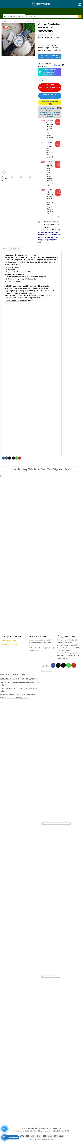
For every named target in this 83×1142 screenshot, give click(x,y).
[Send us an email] (13, 458)
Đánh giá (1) (15, 249)
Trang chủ (6, 21)
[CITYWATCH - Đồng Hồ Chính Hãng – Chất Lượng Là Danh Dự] (41, 4)
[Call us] (16, 458)
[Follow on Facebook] (3, 458)
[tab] (5, 249)
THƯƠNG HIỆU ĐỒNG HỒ (24, 21)
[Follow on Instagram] (6, 458)
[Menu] (40, 11)
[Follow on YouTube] (19, 458)
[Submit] (79, 16)
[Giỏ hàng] (79, 4)
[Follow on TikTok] (9, 458)
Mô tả (5, 249)
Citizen (40, 21)
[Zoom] (4, 172)
